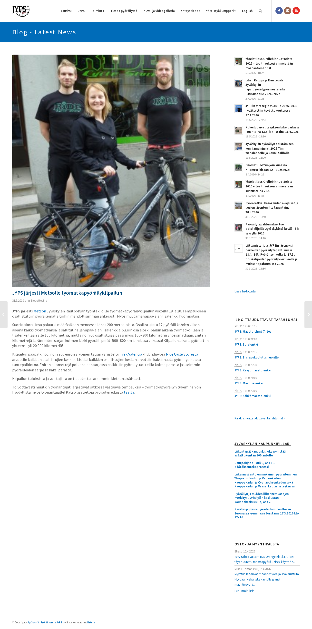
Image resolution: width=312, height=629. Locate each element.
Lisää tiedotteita (245, 291)
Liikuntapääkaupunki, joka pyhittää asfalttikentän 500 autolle (260, 454)
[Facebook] (279, 10)
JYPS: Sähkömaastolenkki (252, 396)
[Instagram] (287, 10)
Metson (39, 311)
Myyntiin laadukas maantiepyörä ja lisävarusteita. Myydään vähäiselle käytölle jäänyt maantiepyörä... (267, 579)
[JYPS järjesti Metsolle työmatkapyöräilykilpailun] (111, 171)
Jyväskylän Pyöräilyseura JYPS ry (46, 622)
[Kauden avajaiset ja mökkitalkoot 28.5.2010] (4, 314)
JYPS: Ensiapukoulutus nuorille (256, 357)
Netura (91, 622)
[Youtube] (296, 10)
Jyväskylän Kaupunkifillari (262, 444)
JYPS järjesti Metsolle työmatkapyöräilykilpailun (67, 293)
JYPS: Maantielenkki (248, 383)
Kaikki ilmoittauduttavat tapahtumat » (259, 418)
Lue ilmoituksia (244, 591)
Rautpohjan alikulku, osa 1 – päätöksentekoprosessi (254, 465)
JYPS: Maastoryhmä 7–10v (252, 331)
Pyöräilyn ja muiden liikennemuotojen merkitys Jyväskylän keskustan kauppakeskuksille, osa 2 (261, 498)
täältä (129, 392)
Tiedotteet (37, 301)
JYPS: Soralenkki (246, 344)
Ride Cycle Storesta (182, 354)
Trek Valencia (131, 354)
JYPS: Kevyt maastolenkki (252, 370)
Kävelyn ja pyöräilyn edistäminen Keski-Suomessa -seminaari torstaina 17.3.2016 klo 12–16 (266, 513)
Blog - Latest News (44, 32)
